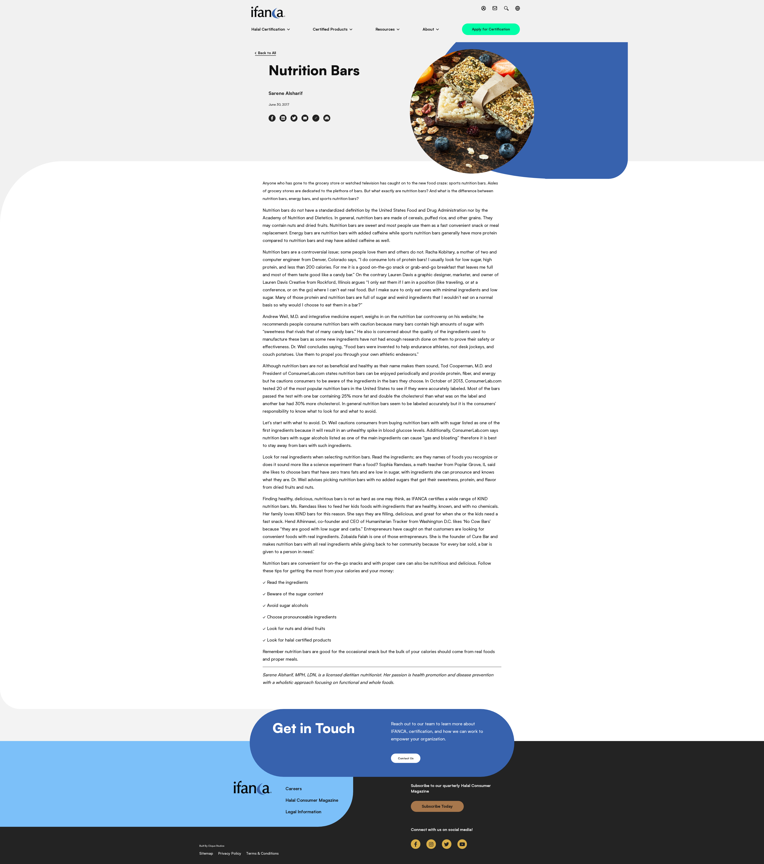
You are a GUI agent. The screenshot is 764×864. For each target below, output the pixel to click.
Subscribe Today (437, 806)
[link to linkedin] (283, 118)
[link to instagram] (431, 844)
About (428, 29)
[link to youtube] (462, 844)
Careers (294, 788)
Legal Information (303, 811)
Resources (385, 29)
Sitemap (206, 853)
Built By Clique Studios (211, 846)
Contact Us (405, 758)
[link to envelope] (304, 118)
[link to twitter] (293, 118)
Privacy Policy (229, 853)
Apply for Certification (491, 29)
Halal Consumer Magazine (312, 800)
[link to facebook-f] (272, 118)
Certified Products (330, 29)
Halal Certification (268, 29)
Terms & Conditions (262, 853)
